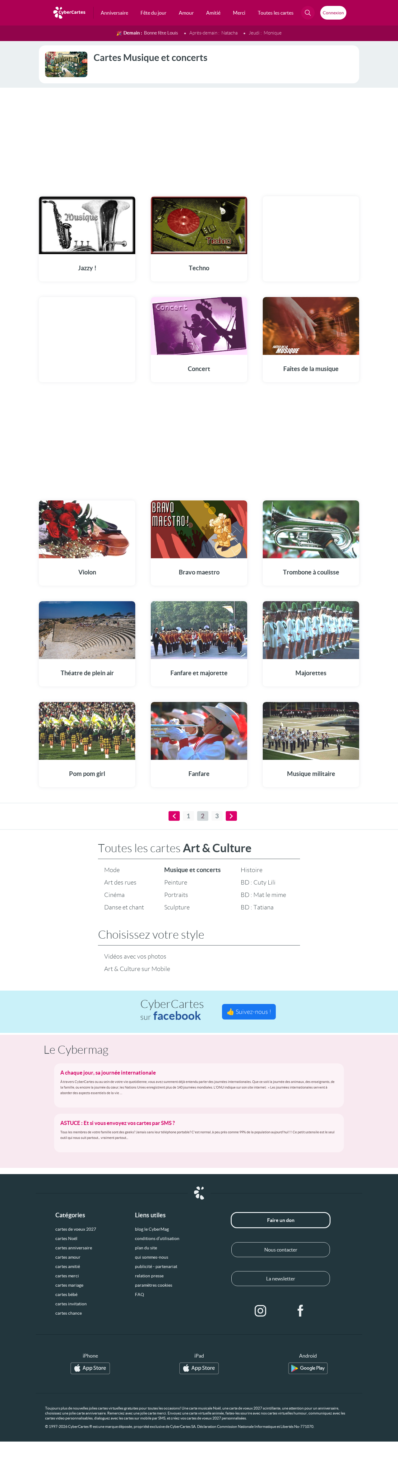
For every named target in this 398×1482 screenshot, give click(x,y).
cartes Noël (66, 1238)
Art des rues (120, 882)
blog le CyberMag (152, 1229)
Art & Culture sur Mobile (137, 968)
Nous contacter (280, 1249)
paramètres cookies (153, 1285)
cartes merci (67, 1275)
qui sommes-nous (151, 1257)
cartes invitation (71, 1303)
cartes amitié (67, 1266)
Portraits (176, 894)
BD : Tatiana (257, 907)
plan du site (146, 1247)
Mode (112, 869)
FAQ (139, 1294)
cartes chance (68, 1313)
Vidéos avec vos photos (135, 956)
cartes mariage (69, 1285)
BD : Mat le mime (263, 894)
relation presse (149, 1275)
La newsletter (280, 1278)
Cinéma (114, 894)
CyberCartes (172, 1010)
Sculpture (177, 907)
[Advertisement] (199, 138)
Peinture (175, 882)
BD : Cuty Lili (258, 882)
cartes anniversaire (73, 1247)
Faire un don (280, 1220)
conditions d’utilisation (157, 1238)
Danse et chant (124, 907)
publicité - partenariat (156, 1266)
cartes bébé (66, 1294)
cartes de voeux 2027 (75, 1229)
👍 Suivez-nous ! (249, 1011)
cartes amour (68, 1257)
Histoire (251, 869)
